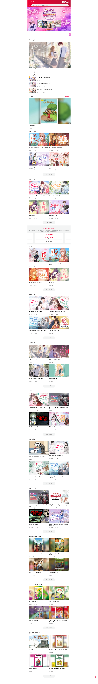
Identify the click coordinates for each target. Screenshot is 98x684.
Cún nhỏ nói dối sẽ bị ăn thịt (43, 77)
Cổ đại (30, 246)
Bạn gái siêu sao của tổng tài (35, 311)
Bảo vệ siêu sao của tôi (54, 359)
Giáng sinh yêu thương (34, 601)
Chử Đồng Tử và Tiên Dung (35, 553)
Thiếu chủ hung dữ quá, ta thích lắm (57, 311)
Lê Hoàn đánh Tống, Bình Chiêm (57, 668)
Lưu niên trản (32, 263)
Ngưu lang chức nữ (33, 620)
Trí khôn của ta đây (53, 572)
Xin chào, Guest (32, 1)
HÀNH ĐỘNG (32, 391)
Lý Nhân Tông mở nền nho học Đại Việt (58, 649)
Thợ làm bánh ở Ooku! (54, 330)
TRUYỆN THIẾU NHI (35, 536)
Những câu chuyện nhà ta (35, 572)
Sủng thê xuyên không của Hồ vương (58, 504)
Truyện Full (32, 294)
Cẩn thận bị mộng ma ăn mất (43, 83)
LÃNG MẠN (32, 343)
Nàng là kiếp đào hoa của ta (55, 426)
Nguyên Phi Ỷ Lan (33, 668)
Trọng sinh (32, 179)
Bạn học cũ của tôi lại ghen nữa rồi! (37, 378)
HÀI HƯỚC (32, 439)
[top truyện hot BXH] (49, 19)
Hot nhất (31, 96)
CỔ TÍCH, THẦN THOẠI (35, 584)
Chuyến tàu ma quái (33, 426)
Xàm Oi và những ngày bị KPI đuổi (37, 456)
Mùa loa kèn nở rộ (33, 69)
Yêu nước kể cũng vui (34, 649)
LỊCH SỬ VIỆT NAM (34, 633)
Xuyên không (32, 131)
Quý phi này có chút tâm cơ (55, 147)
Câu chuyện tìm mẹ (54, 601)
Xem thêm (49, 174)
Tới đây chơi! (32, 125)
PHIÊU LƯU (32, 488)
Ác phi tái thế (32, 215)
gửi (49, 238)
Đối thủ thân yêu (53, 378)
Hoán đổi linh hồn (53, 215)
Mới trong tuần (33, 40)
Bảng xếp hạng (33, 75)
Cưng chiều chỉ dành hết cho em (44, 89)
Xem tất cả (67, 40)
